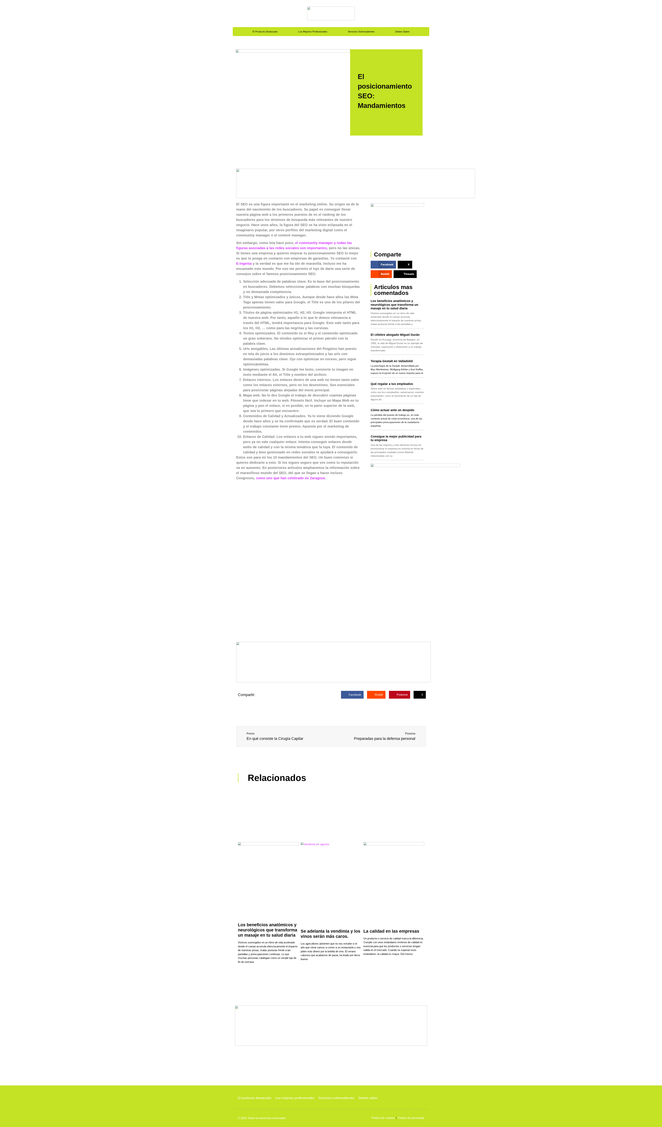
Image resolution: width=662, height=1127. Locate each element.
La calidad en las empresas (391, 931)
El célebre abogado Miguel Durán (395, 334)
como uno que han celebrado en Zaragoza (290, 478)
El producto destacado (265, 31)
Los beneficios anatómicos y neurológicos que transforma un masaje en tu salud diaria (394, 304)
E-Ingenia (244, 263)
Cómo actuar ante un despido (392, 410)
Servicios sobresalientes (361, 31)
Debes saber (402, 31)
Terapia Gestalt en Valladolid (392, 361)
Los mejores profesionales (312, 31)
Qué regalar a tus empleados (392, 384)
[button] (383, 265)
